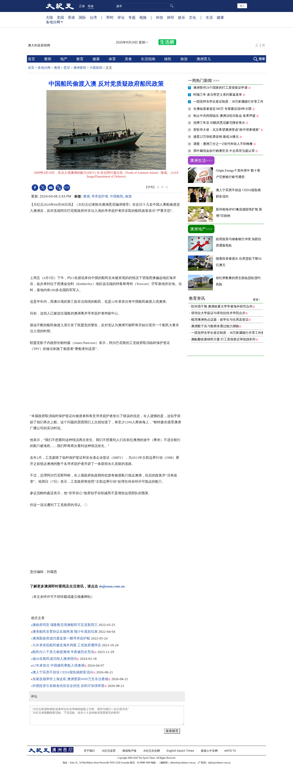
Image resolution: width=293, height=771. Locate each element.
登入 (242, 5)
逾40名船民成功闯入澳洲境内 (54, 659)
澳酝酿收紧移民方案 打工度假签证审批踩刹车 (223, 339)
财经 (170, 17)
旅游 (184, 58)
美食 (129, 58)
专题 (132, 17)
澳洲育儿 (204, 58)
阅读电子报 (129, 750)
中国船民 (116, 196)
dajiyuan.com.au (112, 586)
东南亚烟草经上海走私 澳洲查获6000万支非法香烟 (70, 679)
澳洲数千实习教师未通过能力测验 (215, 326)
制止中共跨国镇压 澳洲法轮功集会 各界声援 (224, 115)
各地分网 (53, 22)
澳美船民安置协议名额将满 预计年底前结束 (65, 631)
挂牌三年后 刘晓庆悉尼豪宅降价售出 (219, 122)
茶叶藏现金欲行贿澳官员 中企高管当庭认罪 (224, 150)
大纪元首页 (109, 750)
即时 (110, 17)
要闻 (48, 58)
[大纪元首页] (60, 6)
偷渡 (128, 196)
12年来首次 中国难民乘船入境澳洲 (58, 665)
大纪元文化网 (152, 750)
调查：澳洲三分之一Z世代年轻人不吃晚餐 (223, 143)
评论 (121, 17)
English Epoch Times (181, 750)
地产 (64, 58)
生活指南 (148, 58)
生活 (209, 17)
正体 (82, 6)
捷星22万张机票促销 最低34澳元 (216, 136)
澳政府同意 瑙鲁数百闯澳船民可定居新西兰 (65, 625)
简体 (91, 6)
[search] (144, 6)
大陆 (49, 17)
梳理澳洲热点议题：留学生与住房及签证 (220, 319)
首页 (32, 58)
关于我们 (90, 750)
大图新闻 (95, 67)
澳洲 (57, 67)
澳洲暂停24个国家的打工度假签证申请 (220, 87)
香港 (71, 17)
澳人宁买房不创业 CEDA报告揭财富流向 (62, 672)
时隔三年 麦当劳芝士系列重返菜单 (218, 94)
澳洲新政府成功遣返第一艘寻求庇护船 (61, 638)
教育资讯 (224, 298)
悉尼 (67, 67)
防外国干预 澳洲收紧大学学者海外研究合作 (222, 306)
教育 (80, 58)
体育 (113, 58)
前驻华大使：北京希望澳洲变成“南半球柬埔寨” (227, 129)
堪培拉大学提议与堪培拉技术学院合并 (218, 313)
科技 (159, 17)
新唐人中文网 (209, 750)
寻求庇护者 (99, 196)
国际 (82, 17)
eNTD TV (230, 750)
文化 (192, 17)
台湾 (93, 17)
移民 (168, 58)
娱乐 (181, 17)
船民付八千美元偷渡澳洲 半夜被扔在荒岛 (63, 652)
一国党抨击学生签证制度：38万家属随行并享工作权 (230, 101)
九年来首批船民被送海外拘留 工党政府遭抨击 (66, 645)
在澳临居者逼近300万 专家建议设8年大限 (222, 108)
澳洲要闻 (79, 67)
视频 (142, 17)
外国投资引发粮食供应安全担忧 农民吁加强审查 (68, 686)
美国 (60, 17)
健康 (220, 17)
